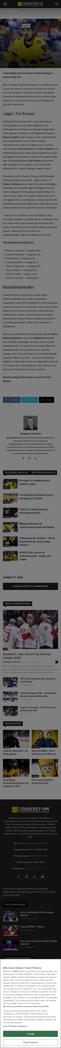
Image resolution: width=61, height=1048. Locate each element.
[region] (30, 1003)
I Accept (30, 1034)
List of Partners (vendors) (15, 1026)
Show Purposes (30, 1042)
